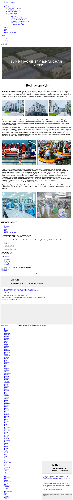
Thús (5, 5)
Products (6, 7)
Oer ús (6, 27)
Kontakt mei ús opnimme (11, 32)
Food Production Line (14, 10)
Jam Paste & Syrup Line (14, 11)
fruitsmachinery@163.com (11, 249)
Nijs (5, 29)
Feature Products (12, 13)
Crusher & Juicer (16, 16)
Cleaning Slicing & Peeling (19, 18)
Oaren (13, 26)
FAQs (6, 31)
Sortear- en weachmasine (18, 24)
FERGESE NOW (6, 256)
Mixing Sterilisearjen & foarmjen (20, 23)
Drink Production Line (14, 8)
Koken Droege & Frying (18, 19)
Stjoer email (4, 270)
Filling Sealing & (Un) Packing (20, 21)
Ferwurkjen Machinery (14, 15)
